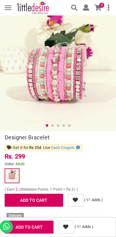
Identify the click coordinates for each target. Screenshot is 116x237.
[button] (47, 125)
